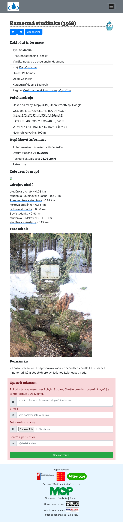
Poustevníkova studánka (26, 200)
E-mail (14, 408)
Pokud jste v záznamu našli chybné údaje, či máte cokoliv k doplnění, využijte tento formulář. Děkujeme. (59, 391)
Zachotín (27, 78)
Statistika (63, 498)
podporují (65, 469)
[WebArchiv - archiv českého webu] (72, 510)
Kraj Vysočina (28, 67)
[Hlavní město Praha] (61, 476)
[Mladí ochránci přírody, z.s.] (61, 491)
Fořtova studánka (21, 204)
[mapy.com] (76, 476)
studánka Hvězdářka (23, 222)
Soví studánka (19, 213)
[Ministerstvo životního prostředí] (45, 476)
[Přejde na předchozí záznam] (13, 32)
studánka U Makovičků (24, 218)
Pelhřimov (28, 73)
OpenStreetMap (60, 105)
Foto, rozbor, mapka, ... (24, 422)
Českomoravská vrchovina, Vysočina (47, 90)
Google (76, 105)
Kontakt (73, 498)
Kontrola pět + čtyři (22, 437)
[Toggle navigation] (111, 6)
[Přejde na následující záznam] (20, 32)
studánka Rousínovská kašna (28, 195)
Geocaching (33, 31)
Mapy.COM (41, 105)
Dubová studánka (21, 209)
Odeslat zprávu (61, 454)
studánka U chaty (21, 191)
